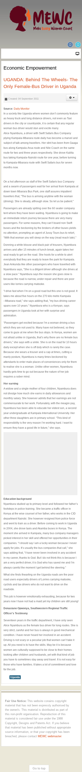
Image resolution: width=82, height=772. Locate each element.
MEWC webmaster (49, 736)
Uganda (15, 677)
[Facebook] (70, 44)
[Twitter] (78, 44)
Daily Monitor (22, 108)
